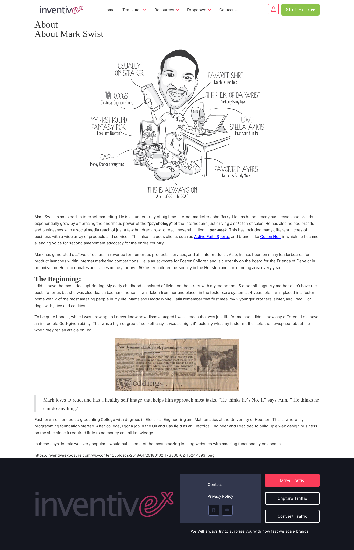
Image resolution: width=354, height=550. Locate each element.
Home (109, 9)
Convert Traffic (292, 516)
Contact (215, 484)
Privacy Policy (220, 496)
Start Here (297, 9)
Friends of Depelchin (296, 260)
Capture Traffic (292, 498)
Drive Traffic (292, 480)
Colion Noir (270, 236)
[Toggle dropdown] (145, 9)
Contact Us (229, 9)
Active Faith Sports (211, 236)
